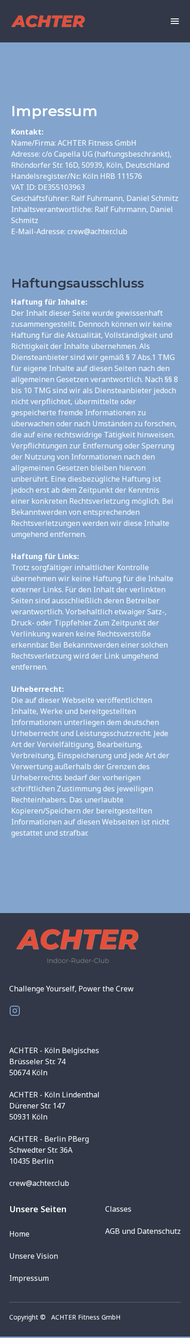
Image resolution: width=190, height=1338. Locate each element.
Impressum (29, 1278)
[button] (170, 21)
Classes (118, 1209)
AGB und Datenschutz (143, 1231)
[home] (57, 21)
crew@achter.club (39, 1183)
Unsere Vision (33, 1256)
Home (19, 1234)
